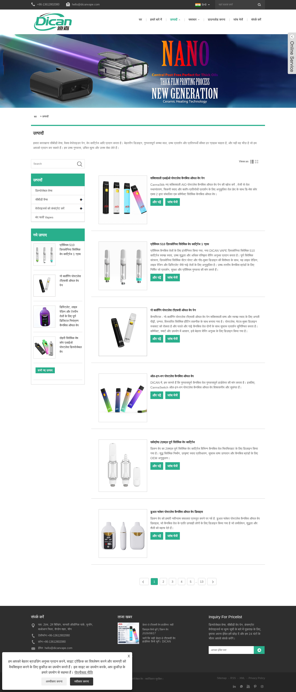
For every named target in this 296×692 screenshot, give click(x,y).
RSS (233, 678)
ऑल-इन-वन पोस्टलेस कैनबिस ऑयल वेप (172, 376)
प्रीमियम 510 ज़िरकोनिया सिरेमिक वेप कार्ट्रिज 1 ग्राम (70, 249)
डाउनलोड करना (216, 19)
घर (140, 19)
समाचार (193, 19)
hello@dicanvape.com (86, 4)
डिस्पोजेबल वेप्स (43, 190)
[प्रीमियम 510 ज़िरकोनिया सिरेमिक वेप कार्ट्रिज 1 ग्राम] (123, 266)
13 (201, 581)
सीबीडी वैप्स (41, 199)
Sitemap (222, 678)
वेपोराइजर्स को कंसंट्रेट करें (49, 208)
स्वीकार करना (81, 681)
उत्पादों (173, 19)
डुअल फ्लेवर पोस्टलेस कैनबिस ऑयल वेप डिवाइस (176, 511)
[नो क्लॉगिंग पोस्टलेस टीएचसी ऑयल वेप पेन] (123, 332)
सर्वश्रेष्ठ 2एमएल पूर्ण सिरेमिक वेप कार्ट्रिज (172, 442)
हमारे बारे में (156, 19)
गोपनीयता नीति (83, 672)
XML (242, 678)
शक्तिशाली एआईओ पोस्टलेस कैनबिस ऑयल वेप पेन (177, 178)
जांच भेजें (238, 19)
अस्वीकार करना (54, 681)
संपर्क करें (256, 19)
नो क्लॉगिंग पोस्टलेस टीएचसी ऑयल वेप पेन (70, 280)
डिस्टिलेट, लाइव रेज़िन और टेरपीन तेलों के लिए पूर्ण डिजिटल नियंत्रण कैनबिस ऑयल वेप (69, 316)
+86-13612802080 (58, 635)
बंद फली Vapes (44, 217)
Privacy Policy (257, 678)
